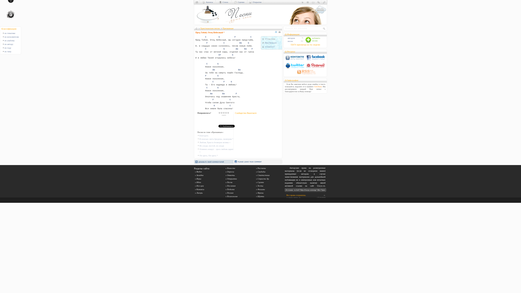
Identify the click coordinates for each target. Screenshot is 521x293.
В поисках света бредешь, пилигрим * (216, 139)
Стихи (224, 2)
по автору (8, 44)
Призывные (228, 28)
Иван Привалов (271, 43)
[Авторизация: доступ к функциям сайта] (324, 2)
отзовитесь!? (270, 46)
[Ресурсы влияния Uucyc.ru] (196, 28)
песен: (290, 41)
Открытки (256, 2)
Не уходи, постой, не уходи (211, 145)
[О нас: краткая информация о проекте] (302, 2)
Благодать (203, 135)
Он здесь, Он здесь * (208, 155)
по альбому (9, 40)
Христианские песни (210, 28)
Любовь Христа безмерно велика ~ (214, 142)
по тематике (9, 33)
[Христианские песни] (238, 24)
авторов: (291, 38)
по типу (7, 51)
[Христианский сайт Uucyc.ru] (207, 24)
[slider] (223, 113)
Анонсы (209, 2)
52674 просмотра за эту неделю (305, 44)
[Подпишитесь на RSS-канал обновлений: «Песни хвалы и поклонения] (305, 74)
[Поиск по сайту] (318, 2)
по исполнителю (11, 37)
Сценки (240, 2)
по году (7, 48)
